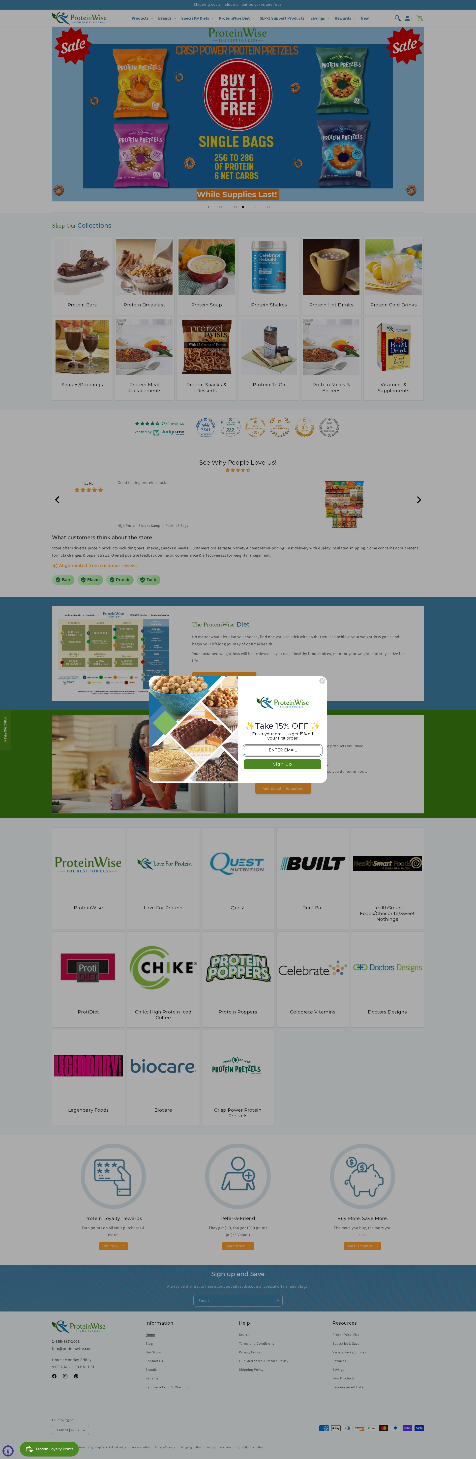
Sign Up (282, 764)
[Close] (322, 681)
